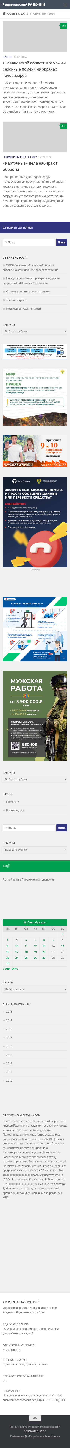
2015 (9, 1037)
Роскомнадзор (15, 810)
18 (26, 952)
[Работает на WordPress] (25, 1436)
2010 (9, 1080)
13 (43, 946)
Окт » (15, 968)
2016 (9, 1029)
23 (7, 957)
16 (7, 952)
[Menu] (65, 4)
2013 (9, 1054)
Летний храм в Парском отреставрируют (28, 879)
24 (16, 957)
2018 (9, 1011)
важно (8, 57)
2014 (9, 1046)
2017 (9, 1020)
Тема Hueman (52, 1436)
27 (43, 957)
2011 (9, 1072)
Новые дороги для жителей (23, 308)
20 (43, 952)
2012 (9, 1063)
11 (26, 946)
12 (35, 946)
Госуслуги (12, 802)
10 (16, 946)
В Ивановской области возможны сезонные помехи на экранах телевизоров (34, 69)
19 (35, 952)
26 (35, 957)
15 (62, 946)
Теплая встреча (16, 300)
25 (26, 957)
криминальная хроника (20, 157)
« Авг (6, 968)
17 (16, 952)
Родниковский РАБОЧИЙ (23, 4)
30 (7, 963)
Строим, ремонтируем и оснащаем (28, 291)
